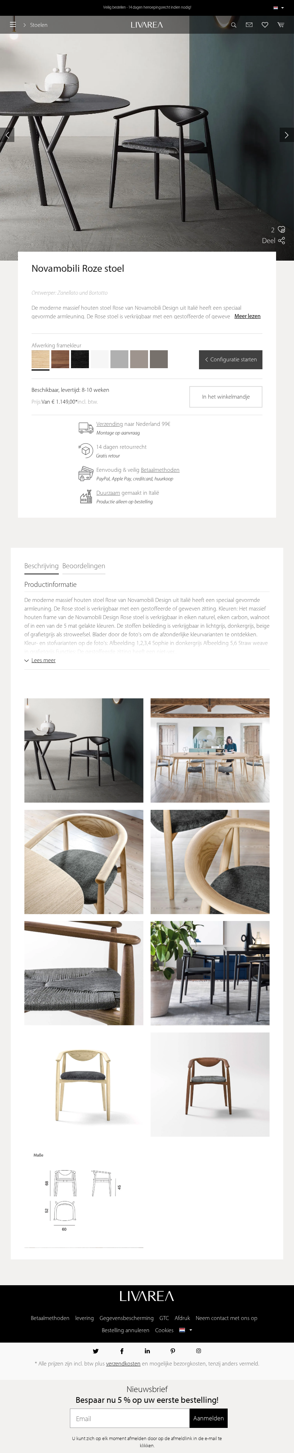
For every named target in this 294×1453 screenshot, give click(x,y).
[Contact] (249, 25)
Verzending (109, 424)
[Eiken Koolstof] (80, 359)
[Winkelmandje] (279, 25)
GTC (164, 1318)
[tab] (41, 566)
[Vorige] (7, 135)
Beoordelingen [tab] (83, 566)
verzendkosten (123, 1364)
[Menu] (13, 25)
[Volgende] (287, 135)
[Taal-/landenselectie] (279, 8)
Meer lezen (247, 316)
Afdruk (182, 1318)
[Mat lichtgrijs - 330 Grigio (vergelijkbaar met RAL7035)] (119, 359)
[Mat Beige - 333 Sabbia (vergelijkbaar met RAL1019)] (139, 359)
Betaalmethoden (160, 470)
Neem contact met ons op (226, 1318)
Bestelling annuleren (126, 1331)
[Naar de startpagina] (147, 25)
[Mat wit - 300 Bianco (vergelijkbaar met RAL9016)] (100, 359)
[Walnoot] (60, 359)
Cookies (164, 1331)
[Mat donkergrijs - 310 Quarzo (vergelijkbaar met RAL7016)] (159, 359)
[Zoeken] (236, 25)
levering (84, 1318)
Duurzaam (108, 493)
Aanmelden (208, 1418)
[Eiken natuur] (40, 359)
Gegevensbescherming (127, 1318)
